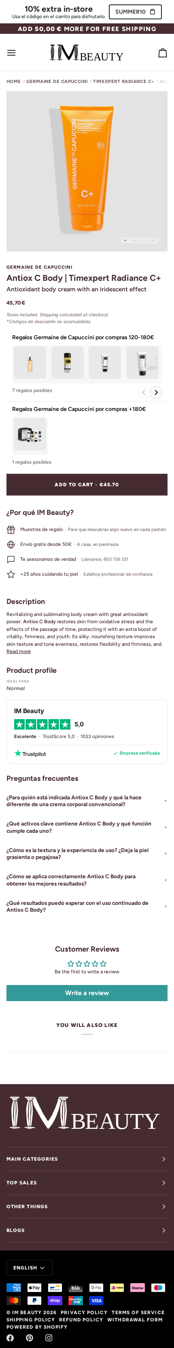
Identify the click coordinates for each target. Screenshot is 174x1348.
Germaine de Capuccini (57, 81)
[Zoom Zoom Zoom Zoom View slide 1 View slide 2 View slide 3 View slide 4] (87, 171)
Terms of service (138, 1312)
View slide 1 (125, 240)
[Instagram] (49, 1338)
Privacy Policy (84, 1312)
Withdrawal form (135, 1320)
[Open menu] (18, 52)
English (25, 1268)
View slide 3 (143, 240)
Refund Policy (81, 1320)
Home (13, 81)
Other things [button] (27, 1206)
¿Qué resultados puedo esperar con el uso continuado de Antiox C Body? (77, 906)
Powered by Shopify (37, 1327)
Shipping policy (30, 1320)
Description (25, 601)
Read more (18, 651)
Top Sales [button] (21, 1183)
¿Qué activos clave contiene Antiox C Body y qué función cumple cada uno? (78, 827)
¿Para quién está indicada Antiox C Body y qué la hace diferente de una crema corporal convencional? (74, 801)
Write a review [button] (87, 993)
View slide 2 (134, 240)
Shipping (49, 314)
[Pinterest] (29, 1338)
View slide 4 (153, 240)
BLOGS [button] (15, 1230)
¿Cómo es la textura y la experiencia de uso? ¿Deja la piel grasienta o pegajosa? (77, 854)
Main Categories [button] (32, 1159)
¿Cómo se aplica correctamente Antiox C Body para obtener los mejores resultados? (71, 880)
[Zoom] (22, 236)
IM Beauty (27, 1312)
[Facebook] (10, 1338)
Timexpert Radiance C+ (124, 81)
